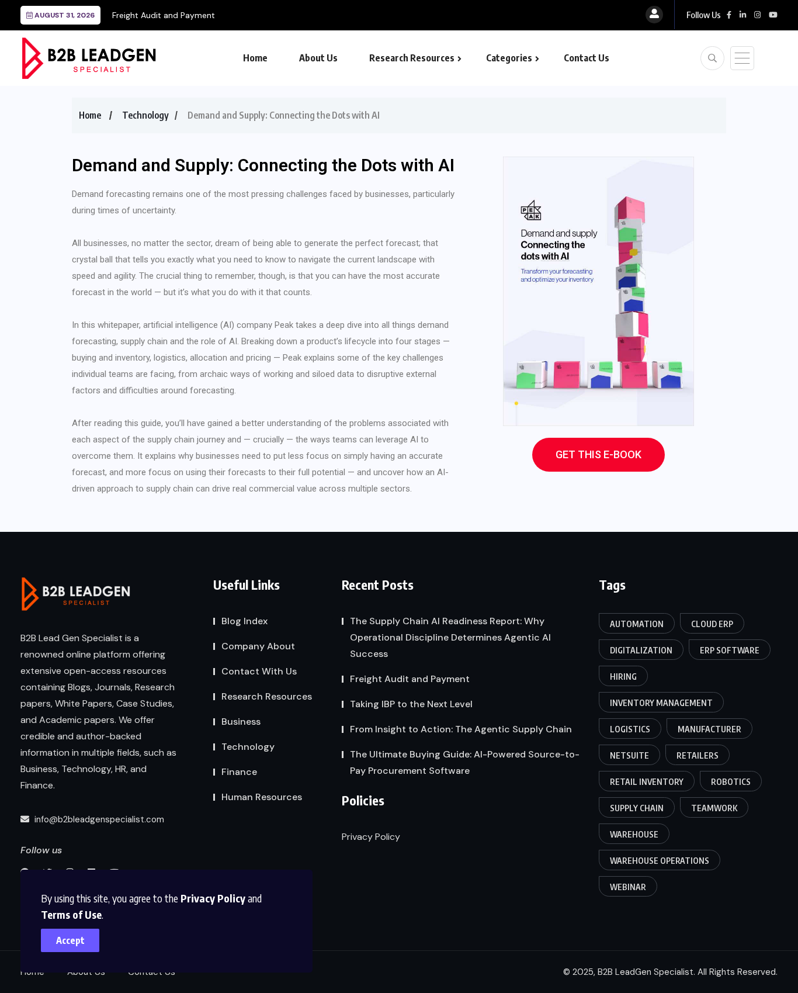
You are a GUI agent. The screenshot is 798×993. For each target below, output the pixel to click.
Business (241, 721)
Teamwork (714, 808)
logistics (630, 729)
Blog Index (244, 621)
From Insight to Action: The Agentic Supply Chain (461, 729)
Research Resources (411, 58)
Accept (70, 940)
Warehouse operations (659, 861)
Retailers (697, 755)
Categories (509, 58)
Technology (145, 115)
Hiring (623, 676)
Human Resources (261, 797)
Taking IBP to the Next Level (411, 704)
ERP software (729, 650)
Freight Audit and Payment (163, 15)
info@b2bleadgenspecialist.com (98, 819)
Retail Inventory (646, 782)
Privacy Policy (213, 898)
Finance (239, 772)
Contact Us (586, 58)
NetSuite (629, 755)
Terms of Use (71, 914)
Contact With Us (259, 671)
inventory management (661, 703)
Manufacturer (709, 729)
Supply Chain (637, 808)
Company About (258, 646)
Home (255, 58)
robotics (731, 782)
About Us (318, 58)
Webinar (628, 887)
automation (637, 624)
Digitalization (641, 650)
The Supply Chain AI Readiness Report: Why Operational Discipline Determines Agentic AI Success (450, 637)
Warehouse (634, 834)
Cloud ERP (712, 624)
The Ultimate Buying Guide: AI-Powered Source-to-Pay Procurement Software (465, 762)
